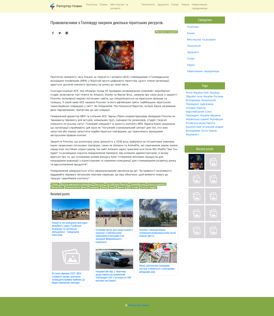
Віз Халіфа (134, 187)
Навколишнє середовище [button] (199, 6)
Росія (189, 92)
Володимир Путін (197, 130)
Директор (122, 187)
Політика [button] (91, 4)
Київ (206, 92)
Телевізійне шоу (137, 184)
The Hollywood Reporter (117, 184)
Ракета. (211, 123)
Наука (191, 64)
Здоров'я (193, 52)
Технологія (194, 45)
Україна (198, 92)
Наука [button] (185, 4)
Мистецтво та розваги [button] (119, 6)
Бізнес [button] (104, 4)
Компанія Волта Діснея (76, 187)
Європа (201, 107)
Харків (213, 130)
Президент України (198, 115)
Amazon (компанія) (156, 184)
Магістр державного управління (76, 184)
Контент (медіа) (148, 187)
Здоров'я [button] (163, 4)
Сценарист (94, 187)
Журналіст (192, 134)
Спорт (191, 58)
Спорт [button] (175, 4)
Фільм (105, 187)
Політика (193, 26)
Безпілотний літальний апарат (205, 126)
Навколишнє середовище (203, 71)
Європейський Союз (199, 111)
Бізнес (191, 33)
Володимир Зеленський (201, 100)
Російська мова (196, 123)
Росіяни (218, 96)
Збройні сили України (199, 96)
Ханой (112, 187)
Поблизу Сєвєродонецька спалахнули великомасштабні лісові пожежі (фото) (157, 232)
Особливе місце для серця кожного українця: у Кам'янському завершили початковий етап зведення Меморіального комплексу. (114, 236)
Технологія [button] (148, 4)
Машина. (215, 115)
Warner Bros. (57, 187)
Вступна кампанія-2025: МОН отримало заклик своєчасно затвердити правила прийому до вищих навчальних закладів (68, 278)
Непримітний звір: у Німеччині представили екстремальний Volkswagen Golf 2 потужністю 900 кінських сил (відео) (113, 276)
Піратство (99, 184)
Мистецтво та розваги (166, 32)
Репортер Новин (68, 6)
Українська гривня (197, 119)
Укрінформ (216, 119)
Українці (214, 92)
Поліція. (55, 184)
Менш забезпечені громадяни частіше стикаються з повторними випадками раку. (156, 268)
